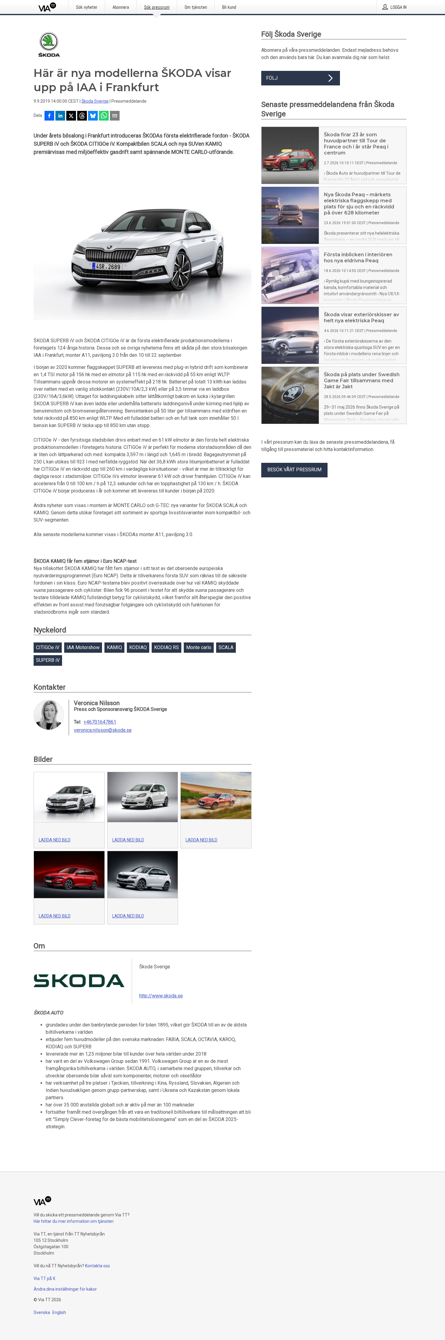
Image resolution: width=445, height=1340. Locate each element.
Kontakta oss (97, 1265)
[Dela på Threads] (82, 116)
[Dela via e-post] (115, 116)
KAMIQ (114, 647)
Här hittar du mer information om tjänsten (74, 1221)
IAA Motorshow (83, 647)
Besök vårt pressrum (294, 470)
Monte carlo (198, 647)
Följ (272, 78)
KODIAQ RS (166, 647)
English (59, 1312)
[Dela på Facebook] (49, 116)
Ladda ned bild (55, 840)
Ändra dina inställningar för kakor (65, 1289)
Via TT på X (44, 1278)
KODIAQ (138, 647)
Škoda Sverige (95, 101)
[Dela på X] (71, 116)
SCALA (226, 647)
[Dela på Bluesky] (93, 116)
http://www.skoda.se (161, 996)
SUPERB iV (48, 660)
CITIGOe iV (47, 647)
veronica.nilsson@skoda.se (103, 730)
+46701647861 (100, 722)
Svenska (42, 1312)
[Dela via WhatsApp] (104, 116)
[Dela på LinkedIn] (60, 116)
